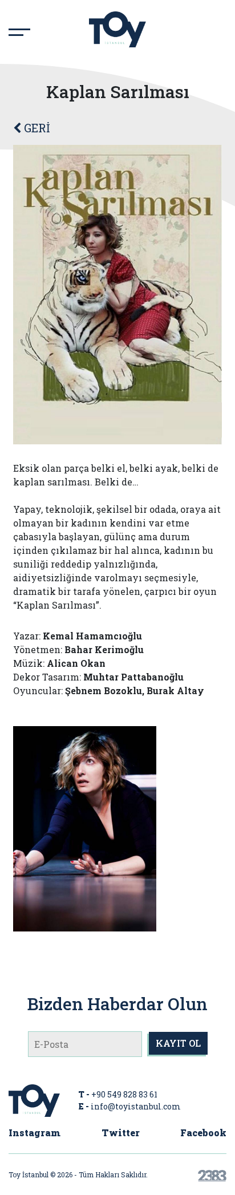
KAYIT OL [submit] (178, 1043)
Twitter (121, 1133)
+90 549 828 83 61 (124, 1094)
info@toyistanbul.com (136, 1106)
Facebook (203, 1133)
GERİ (35, 127)
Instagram (34, 1133)
